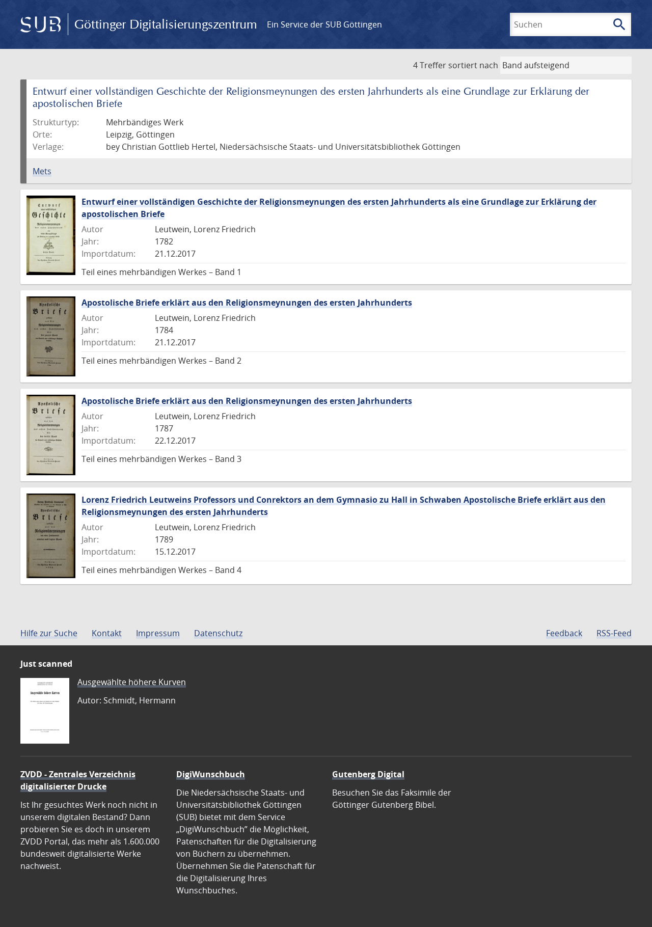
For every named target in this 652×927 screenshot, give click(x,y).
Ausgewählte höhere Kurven (131, 682)
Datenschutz (218, 633)
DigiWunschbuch (210, 774)
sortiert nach (473, 65)
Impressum (158, 633)
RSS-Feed (614, 633)
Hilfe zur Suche (48, 633)
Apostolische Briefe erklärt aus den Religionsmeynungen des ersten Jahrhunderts (247, 302)
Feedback (564, 633)
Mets (42, 171)
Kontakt (107, 633)
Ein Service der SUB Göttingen (324, 24)
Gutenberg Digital (368, 774)
